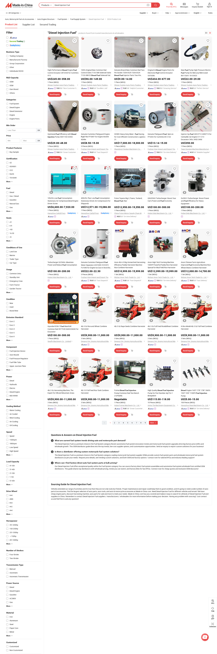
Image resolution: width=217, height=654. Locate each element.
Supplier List (28, 24)
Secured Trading (48, 24)
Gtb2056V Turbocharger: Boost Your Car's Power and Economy (162, 199)
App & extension (181, 13)
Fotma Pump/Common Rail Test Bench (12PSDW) (126, 393)
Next (152, 422)
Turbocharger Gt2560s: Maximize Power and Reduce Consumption (62, 263)
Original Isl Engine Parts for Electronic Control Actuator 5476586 (161, 73)
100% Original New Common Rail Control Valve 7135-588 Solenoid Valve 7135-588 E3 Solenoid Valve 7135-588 (96, 73)
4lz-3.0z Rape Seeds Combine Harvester (129, 326)
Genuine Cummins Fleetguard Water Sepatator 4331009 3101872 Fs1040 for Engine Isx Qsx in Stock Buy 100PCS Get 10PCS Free (96, 265)
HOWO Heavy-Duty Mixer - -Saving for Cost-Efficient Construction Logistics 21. (129, 137)
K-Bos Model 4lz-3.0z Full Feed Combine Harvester (196, 327)
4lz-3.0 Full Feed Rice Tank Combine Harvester (95, 391)
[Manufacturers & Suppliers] (18, 5)
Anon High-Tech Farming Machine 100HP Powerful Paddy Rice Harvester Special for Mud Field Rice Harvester (163, 265)
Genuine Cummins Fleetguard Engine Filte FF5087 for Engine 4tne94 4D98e (95, 137)
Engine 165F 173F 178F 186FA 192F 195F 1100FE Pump (195, 393)
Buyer (154, 13)
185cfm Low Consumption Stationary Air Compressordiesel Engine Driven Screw (63, 201)
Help (167, 13)
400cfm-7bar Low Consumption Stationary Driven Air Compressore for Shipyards (95, 201)
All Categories (13, 13)
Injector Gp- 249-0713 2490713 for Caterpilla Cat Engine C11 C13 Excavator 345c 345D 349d (196, 137)
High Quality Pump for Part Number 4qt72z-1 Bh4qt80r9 (161, 393)
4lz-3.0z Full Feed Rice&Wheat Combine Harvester (163, 327)
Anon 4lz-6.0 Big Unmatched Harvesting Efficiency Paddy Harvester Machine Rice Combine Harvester (129, 265)
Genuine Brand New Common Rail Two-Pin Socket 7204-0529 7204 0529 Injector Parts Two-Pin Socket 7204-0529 (129, 73)
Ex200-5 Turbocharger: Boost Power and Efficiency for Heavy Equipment (195, 201)
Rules (210, 13)
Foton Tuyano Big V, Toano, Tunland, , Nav (128, 199)
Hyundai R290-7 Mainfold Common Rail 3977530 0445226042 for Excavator (63, 329)
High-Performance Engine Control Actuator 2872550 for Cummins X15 (63, 73)
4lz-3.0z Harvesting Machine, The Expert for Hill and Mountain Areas (61, 391)
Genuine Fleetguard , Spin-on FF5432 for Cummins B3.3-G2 (160, 135)
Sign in (209, 6)
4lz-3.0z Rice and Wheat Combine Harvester (94, 327)
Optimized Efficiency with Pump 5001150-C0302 (62, 135)
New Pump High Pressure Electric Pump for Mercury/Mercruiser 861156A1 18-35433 (196, 73)
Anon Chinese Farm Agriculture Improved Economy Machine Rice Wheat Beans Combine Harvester (196, 265)
